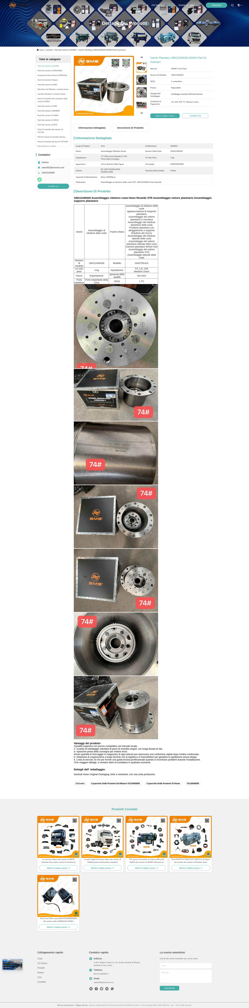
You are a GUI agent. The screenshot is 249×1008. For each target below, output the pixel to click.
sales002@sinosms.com (53, 167)
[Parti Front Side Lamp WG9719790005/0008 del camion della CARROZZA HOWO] (58, 896)
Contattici (195, 5)
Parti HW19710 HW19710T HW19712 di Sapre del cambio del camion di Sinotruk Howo (190, 860)
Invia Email (169, 988)
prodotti (169, 5)
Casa (145, 5)
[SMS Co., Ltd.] (18, 5)
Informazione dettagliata (92, 128)
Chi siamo (156, 5)
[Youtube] (107, 989)
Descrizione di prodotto (130, 128)
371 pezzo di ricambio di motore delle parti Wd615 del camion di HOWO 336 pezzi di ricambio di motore (146, 861)
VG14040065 (193, 783)
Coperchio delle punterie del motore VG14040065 (115, 783)
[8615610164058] (112, 989)
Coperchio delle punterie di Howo (163, 783)
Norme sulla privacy (65, 1005)
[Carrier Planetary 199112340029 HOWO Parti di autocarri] (104, 86)
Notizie (40, 972)
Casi (39, 977)
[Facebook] (96, 989)
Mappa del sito (82, 1005)
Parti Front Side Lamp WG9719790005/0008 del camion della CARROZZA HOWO (58, 919)
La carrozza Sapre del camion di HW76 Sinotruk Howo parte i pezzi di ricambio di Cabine (58, 861)
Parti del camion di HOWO (65, 50)
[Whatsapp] (39, 179)
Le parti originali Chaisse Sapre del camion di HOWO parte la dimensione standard (102, 860)
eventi (182, 5)
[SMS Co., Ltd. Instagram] (101, 989)
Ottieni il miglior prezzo (164, 116)
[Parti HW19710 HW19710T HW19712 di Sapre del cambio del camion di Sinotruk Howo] (191, 837)
